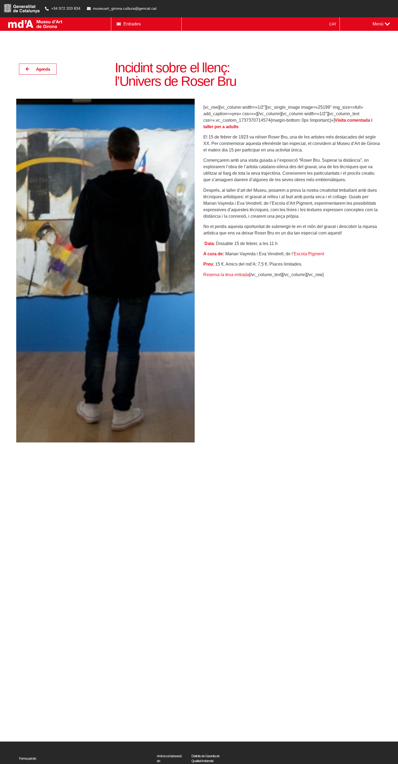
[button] (381, 24)
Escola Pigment (309, 254)
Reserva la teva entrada (226, 274)
